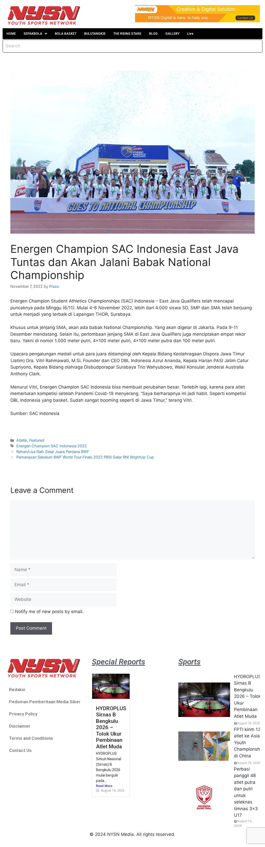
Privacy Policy (23, 713)
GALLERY (172, 33)
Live (190, 33)
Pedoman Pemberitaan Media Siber (44, 701)
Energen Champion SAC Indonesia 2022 (51, 446)
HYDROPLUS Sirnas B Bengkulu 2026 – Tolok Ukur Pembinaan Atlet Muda (111, 727)
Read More (104, 786)
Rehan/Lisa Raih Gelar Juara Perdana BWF (52, 451)
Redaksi (17, 689)
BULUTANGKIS (95, 33)
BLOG (153, 33)
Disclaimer (20, 726)
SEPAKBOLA (33, 33)
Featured (36, 440)
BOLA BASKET (65, 33)
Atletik (21, 440)
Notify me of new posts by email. (49, 611)
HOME (11, 33)
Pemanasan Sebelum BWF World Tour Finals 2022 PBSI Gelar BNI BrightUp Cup (85, 457)
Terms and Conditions (31, 738)
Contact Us (20, 750)
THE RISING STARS (127, 33)
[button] (35, 33)
